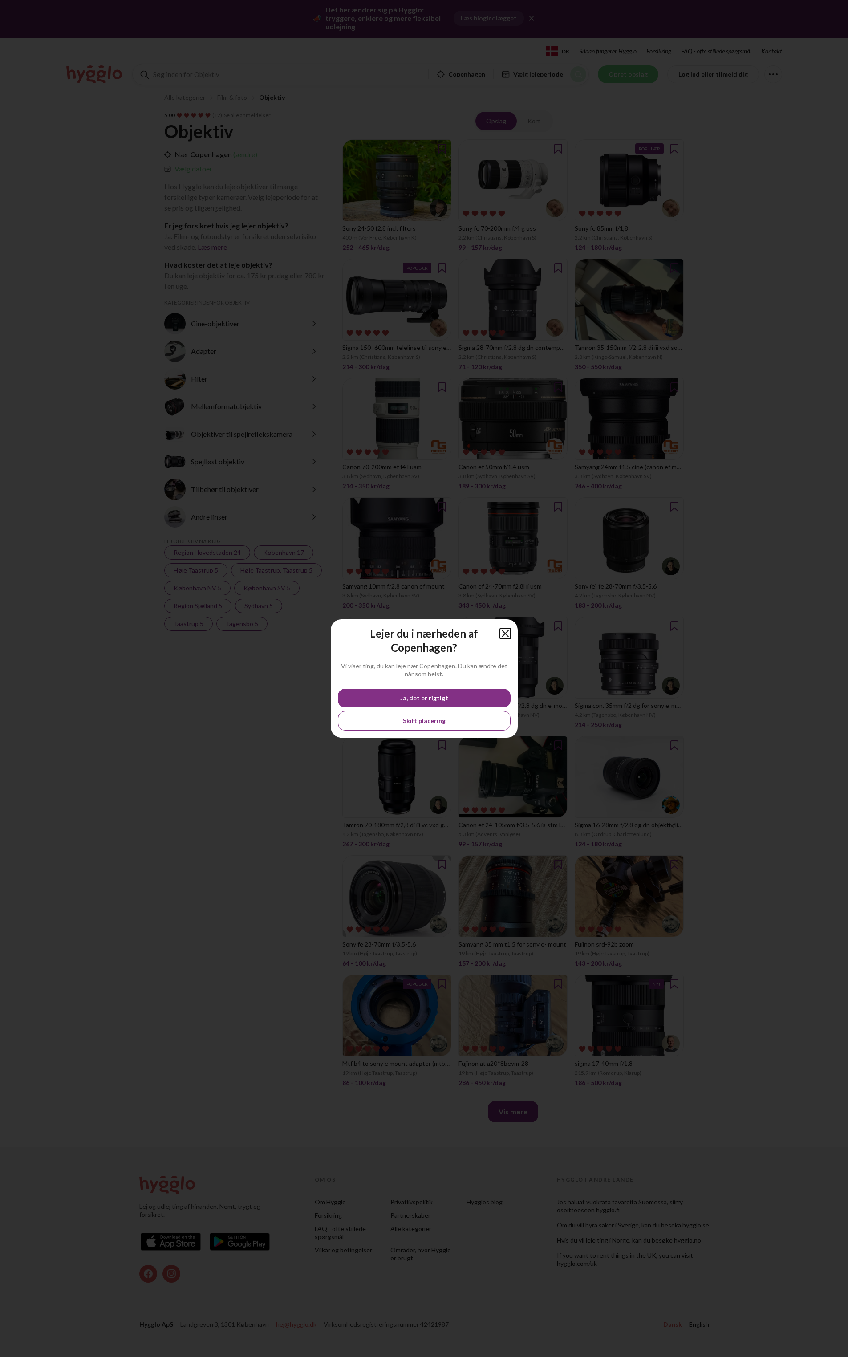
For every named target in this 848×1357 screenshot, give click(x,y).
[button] (505, 633)
